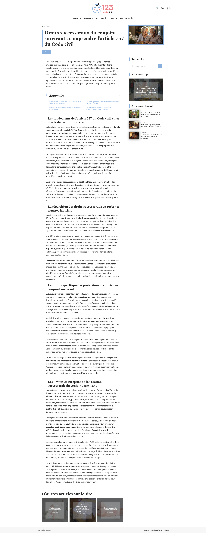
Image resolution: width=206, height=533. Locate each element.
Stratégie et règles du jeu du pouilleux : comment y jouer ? (150, 126)
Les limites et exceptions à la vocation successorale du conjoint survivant (98, 109)
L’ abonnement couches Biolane (55, 509)
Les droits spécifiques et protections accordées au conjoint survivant (102, 103)
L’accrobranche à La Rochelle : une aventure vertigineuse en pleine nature (150, 114)
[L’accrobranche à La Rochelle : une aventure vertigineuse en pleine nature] (134, 114)
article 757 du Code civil (93, 65)
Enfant (142, 122)
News (82, 504)
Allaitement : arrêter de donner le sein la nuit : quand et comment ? (151, 136)
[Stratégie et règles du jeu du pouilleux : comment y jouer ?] (134, 125)
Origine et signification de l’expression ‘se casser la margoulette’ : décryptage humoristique (146, 91)
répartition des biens (106, 215)
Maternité (55, 506)
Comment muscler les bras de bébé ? (110, 509)
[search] (157, 8)
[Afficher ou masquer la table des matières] (92, 95)
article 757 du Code (73, 130)
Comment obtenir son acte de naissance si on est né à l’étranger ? (82, 509)
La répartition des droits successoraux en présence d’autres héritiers (64, 109)
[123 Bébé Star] (103, 8)
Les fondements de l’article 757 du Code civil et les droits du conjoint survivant (64, 103)
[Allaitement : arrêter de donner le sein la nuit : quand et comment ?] (134, 135)
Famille (47, 52)
